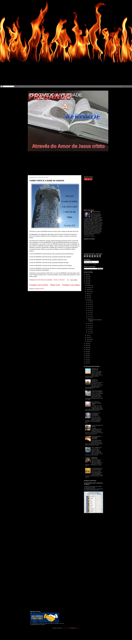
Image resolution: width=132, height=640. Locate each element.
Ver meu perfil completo (89, 236)
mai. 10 (90, 318)
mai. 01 (90, 333)
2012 (87, 359)
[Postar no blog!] (72, 280)
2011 (87, 361)
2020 (87, 343)
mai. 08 (90, 323)
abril (88, 335)
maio (88, 299)
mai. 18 (90, 310)
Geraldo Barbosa (96, 211)
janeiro (88, 341)
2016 (87, 351)
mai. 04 (90, 331)
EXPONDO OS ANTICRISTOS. (94, 369)
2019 (87, 345)
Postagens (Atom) (39, 288)
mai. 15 (90, 314)
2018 (87, 347)
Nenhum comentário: (59, 279)
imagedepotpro (65, 628)
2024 (87, 278)
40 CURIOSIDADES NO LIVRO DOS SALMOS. (96, 469)
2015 (87, 353)
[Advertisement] (46, 10)
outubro (88, 289)
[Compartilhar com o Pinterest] (76, 280)
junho (88, 297)
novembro (89, 287)
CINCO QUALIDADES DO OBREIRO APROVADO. (96, 437)
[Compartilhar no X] (73, 280)
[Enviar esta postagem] (67, 279)
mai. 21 (90, 308)
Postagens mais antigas (71, 285)
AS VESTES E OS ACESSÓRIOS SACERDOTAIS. (95, 414)
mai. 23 (90, 304)
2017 (87, 349)
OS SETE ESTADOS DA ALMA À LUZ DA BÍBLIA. (97, 391)
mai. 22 (90, 306)
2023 (87, 280)
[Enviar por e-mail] (70, 280)
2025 (87, 276)
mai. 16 (90, 312)
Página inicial (55, 285)
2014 (87, 355)
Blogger (77, 628)
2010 (87, 363)
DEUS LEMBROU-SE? (96, 447)
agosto (88, 293)
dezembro (89, 285)
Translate (95, 263)
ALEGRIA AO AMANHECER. (94, 380)
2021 (87, 283)
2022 (87, 282)
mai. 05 (90, 329)
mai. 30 (90, 300)
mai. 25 (90, 302)
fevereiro (89, 339)
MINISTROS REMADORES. (94, 458)
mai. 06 (90, 327)
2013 (87, 357)
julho (88, 295)
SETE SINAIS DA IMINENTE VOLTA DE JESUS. (96, 403)
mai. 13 (90, 316)
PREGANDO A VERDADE (55, 94)
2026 (87, 274)
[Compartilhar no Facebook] (75, 280)
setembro (89, 291)
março (88, 337)
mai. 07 (90, 325)
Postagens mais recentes (38, 285)
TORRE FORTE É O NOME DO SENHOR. (46, 181)
